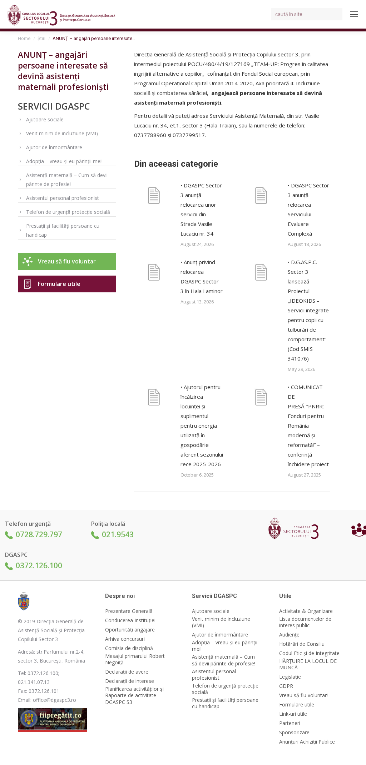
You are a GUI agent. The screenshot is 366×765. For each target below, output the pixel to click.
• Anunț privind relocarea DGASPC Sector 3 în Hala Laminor (201, 276)
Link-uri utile (293, 714)
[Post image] (153, 196)
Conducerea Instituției (130, 620)
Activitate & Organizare (306, 611)
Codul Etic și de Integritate (309, 653)
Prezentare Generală (129, 611)
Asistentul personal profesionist (62, 198)
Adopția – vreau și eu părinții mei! (64, 161)
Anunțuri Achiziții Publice (307, 742)
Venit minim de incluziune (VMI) (62, 133)
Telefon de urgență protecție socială (68, 211)
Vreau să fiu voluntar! (303, 695)
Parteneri (289, 723)
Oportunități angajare (130, 629)
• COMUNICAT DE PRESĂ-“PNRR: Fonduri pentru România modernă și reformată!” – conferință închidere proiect (308, 425)
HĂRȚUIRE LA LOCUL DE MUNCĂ (308, 664)
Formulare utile (59, 284)
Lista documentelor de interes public (305, 622)
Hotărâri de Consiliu (302, 644)
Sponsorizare (294, 732)
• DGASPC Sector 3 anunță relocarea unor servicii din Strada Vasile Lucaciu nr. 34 (201, 209)
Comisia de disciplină (129, 648)
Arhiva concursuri (125, 639)
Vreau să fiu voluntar (67, 261)
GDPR (286, 686)
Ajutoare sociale (45, 119)
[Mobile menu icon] (354, 14)
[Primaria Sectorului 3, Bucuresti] (296, 529)
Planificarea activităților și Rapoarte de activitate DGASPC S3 (134, 695)
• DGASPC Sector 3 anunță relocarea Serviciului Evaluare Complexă (308, 209)
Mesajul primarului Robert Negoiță (135, 659)
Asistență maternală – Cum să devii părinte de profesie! (67, 179)
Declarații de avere (126, 672)
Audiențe (289, 634)
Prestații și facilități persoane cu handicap (62, 230)
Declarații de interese (129, 681)
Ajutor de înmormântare (54, 147)
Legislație (290, 677)
